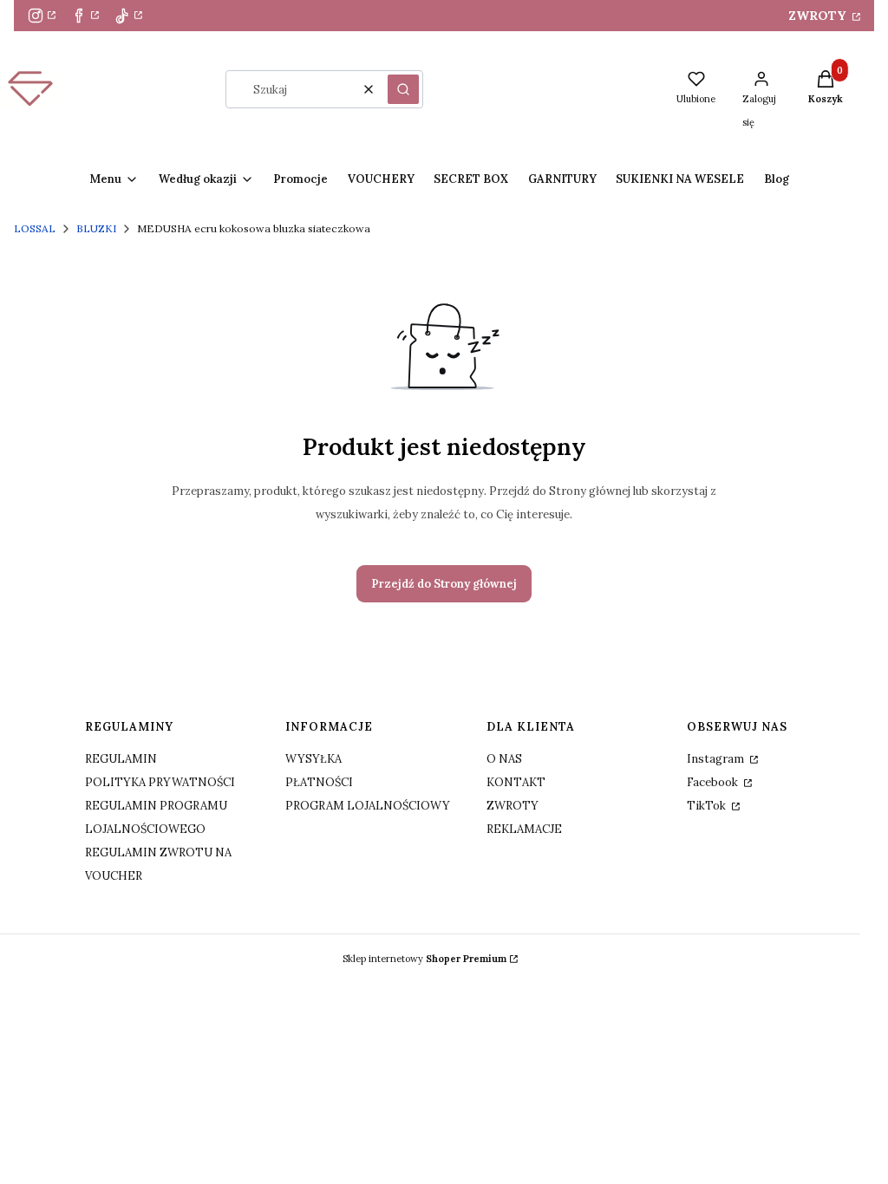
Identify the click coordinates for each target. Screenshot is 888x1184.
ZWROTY (818, 15)
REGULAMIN (121, 758)
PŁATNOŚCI (319, 782)
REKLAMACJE (524, 829)
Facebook (714, 782)
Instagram (717, 758)
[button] (403, 89)
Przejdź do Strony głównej (444, 583)
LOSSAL (35, 228)
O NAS (504, 758)
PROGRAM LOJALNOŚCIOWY (367, 805)
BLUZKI (96, 228)
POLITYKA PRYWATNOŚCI (160, 782)
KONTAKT (515, 782)
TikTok (707, 805)
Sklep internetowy (424, 959)
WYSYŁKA (313, 758)
